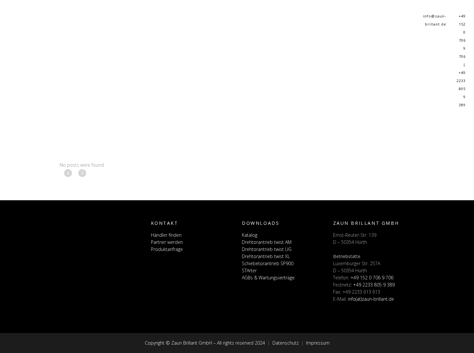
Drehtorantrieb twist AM (266, 242)
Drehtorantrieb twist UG (266, 249)
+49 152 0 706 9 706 (372, 278)
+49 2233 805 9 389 (374, 285)
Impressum (318, 343)
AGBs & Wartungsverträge (268, 278)
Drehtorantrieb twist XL (266, 256)
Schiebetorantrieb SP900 (267, 263)
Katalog (249, 235)
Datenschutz (285, 343)
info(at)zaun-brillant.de (371, 299)
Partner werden (167, 242)
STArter (249, 270)
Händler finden (166, 235)
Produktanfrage (167, 249)
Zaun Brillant (13, 82)
